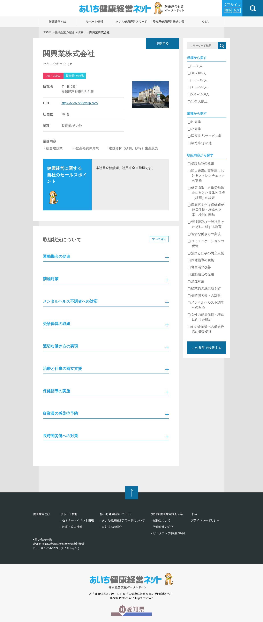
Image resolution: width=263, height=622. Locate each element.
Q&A (194, 514)
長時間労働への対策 (206, 295)
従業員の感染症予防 (206, 288)
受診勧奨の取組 (202, 163)
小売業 (196, 129)
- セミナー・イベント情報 (77, 520)
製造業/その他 (201, 143)
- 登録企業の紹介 (162, 526)
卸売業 (196, 122)
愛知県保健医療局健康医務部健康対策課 (59, 543)
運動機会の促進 (202, 274)
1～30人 (197, 66)
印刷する (162, 43)
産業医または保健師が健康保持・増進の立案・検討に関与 (207, 210)
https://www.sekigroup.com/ (79, 103)
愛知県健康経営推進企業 (167, 514)
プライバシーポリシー (205, 520)
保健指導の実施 (202, 260)
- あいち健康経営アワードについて (122, 520)
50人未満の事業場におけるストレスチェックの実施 (208, 176)
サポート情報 (69, 514)
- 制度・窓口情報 (71, 526)
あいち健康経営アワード (116, 514)
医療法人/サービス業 (206, 136)
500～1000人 (200, 94)
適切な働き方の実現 (206, 234)
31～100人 (198, 73)
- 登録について (160, 520)
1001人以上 (199, 101)
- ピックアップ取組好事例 (168, 533)
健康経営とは (41, 514)
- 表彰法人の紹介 (111, 526)
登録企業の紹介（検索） (70, 32)
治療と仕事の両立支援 (207, 253)
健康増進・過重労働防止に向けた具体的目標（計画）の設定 (208, 193)
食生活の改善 (201, 267)
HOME (47, 32)
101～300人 (199, 80)
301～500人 (199, 87)
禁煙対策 (197, 281)
